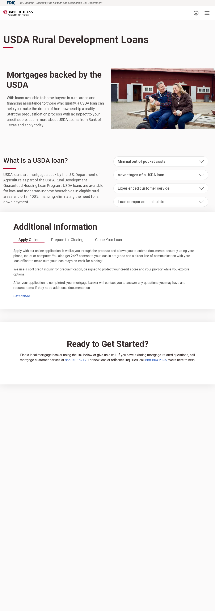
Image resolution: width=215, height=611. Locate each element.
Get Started (21, 296)
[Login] (196, 13)
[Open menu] (207, 13)
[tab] (29, 240)
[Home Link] (18, 13)
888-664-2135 (156, 360)
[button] (160, 161)
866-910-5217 (75, 360)
